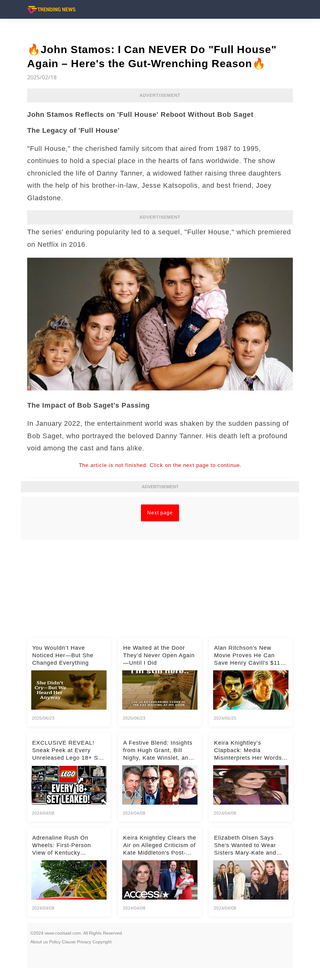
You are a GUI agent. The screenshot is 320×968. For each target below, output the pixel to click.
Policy (55, 941)
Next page (160, 512)
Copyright (102, 941)
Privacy (84, 941)
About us (39, 941)
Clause (69, 941)
